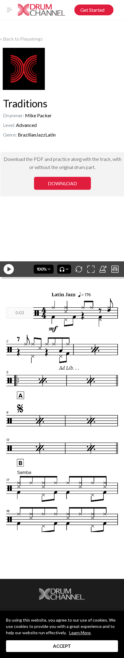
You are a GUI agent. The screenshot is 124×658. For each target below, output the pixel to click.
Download (62, 183)
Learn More (80, 632)
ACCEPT (62, 646)
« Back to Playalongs (21, 39)
